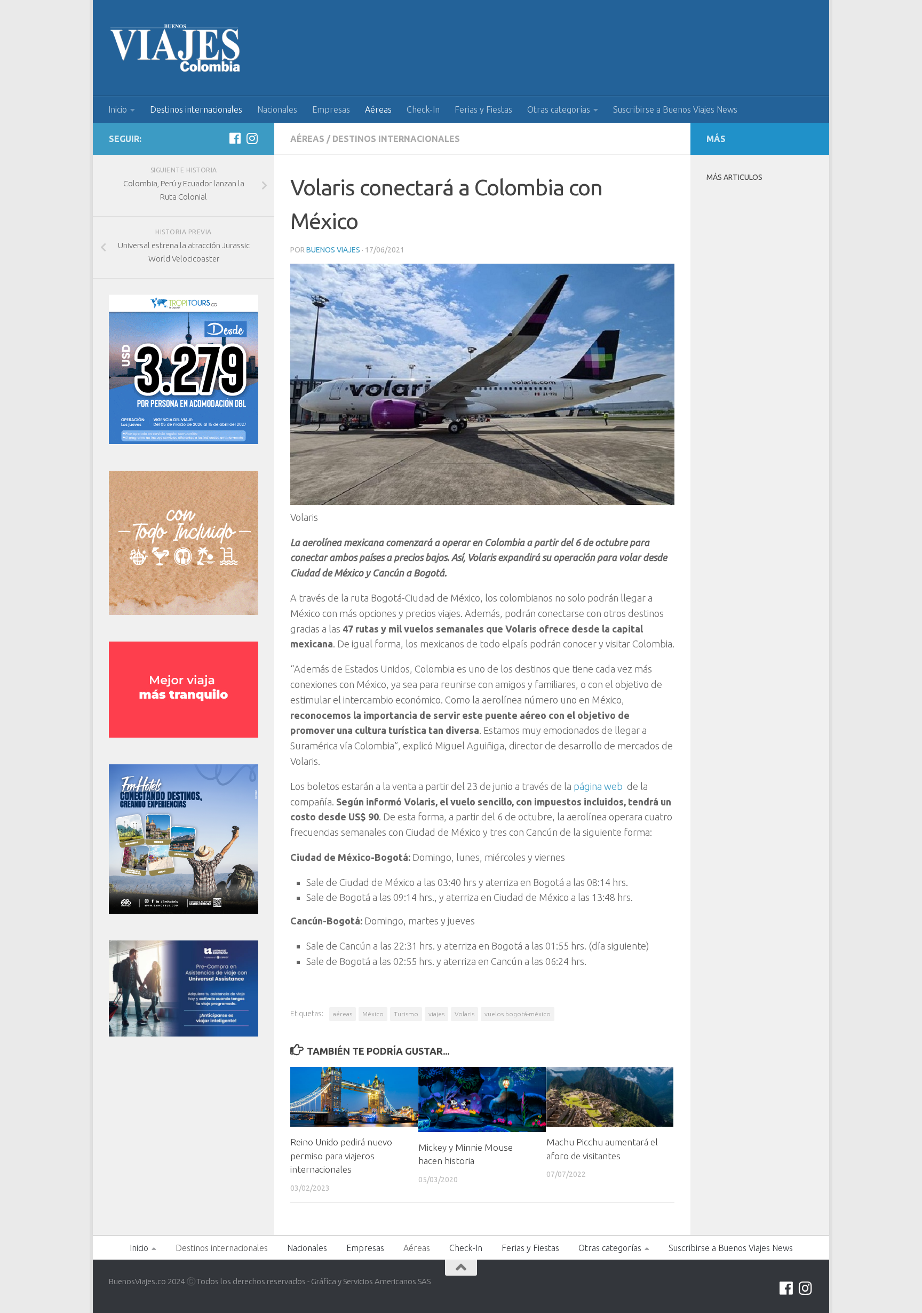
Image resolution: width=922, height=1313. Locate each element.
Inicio (117, 109)
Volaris (464, 1013)
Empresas (331, 109)
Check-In (423, 109)
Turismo (406, 1013)
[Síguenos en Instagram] (251, 138)
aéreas (342, 1013)
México (373, 1013)
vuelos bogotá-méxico (517, 1013)
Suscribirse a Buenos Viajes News (675, 109)
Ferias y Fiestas (483, 109)
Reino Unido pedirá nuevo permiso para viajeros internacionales (341, 1155)
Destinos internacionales (196, 109)
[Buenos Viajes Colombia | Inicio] (175, 48)
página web (599, 786)
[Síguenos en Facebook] (234, 138)
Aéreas (378, 109)
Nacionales (277, 109)
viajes (436, 1013)
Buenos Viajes (333, 250)
